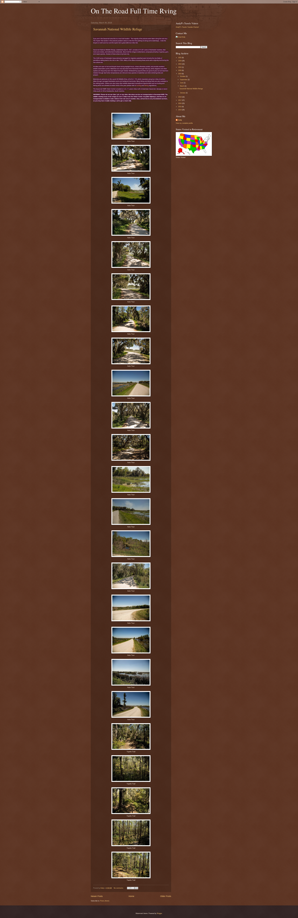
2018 (180, 97)
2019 (180, 74)
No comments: (119, 888)
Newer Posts (97, 896)
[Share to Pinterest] (137, 888)
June (182, 83)
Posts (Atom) (104, 901)
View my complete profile (184, 123)
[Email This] (128, 888)
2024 (180, 61)
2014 (180, 110)
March (182, 86)
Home (131, 896)
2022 (180, 67)
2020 (180, 70)
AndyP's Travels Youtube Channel (187, 27)
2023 (180, 64)
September (184, 79)
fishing (146, 85)
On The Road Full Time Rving (134, 10)
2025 (180, 57)
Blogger (159, 913)
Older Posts (165, 896)
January (183, 93)
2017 (180, 100)
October (183, 76)
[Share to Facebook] (135, 888)
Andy (180, 120)
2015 (180, 106)
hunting (138, 85)
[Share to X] (132, 888)
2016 (180, 103)
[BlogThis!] (130, 888)
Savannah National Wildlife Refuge (117, 29)
